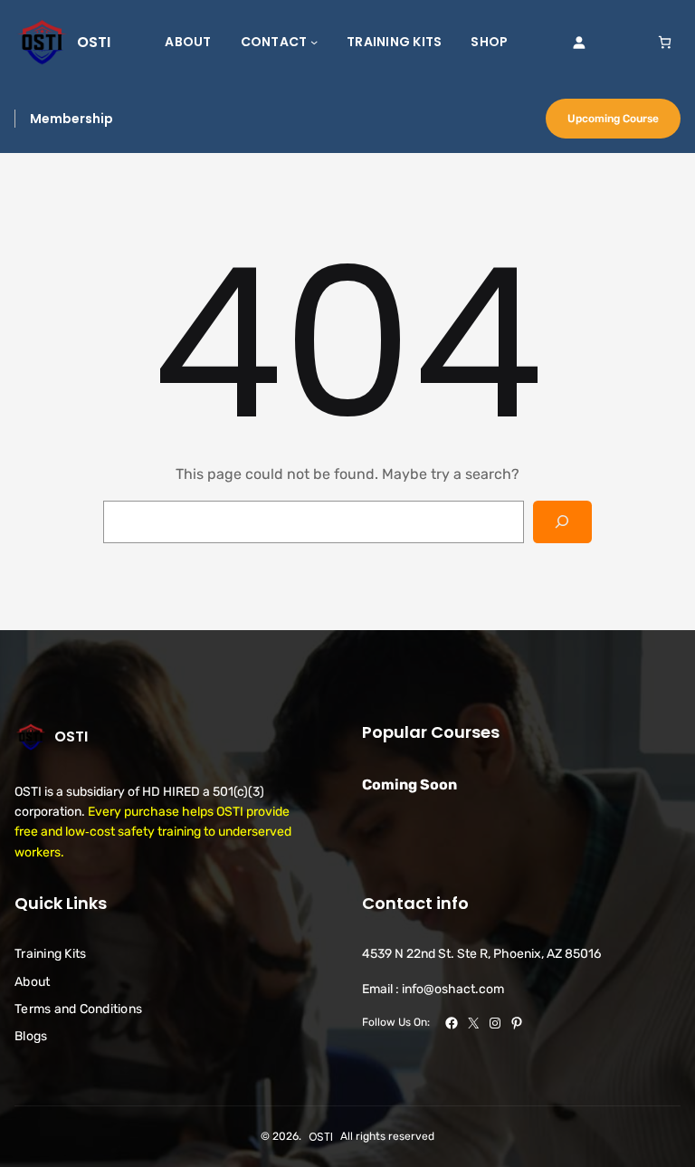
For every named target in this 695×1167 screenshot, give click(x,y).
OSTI (93, 42)
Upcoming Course (613, 118)
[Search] (562, 522)
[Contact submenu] (314, 41)
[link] (665, 42)
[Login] (579, 42)
